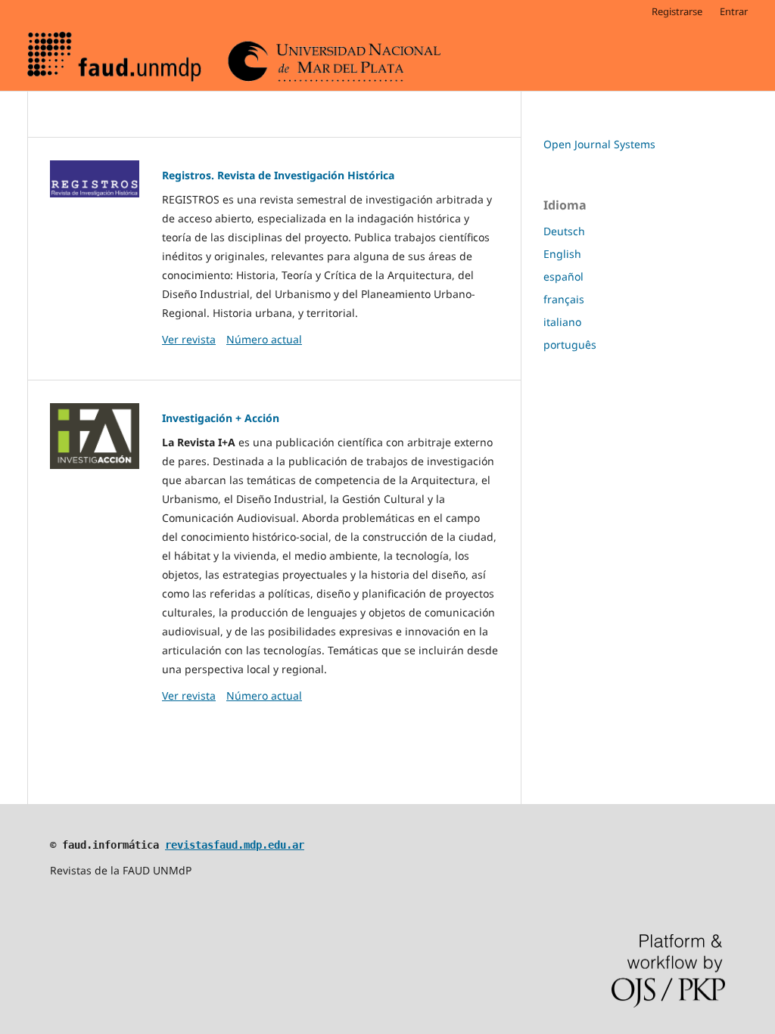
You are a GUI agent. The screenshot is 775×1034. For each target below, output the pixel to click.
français (563, 299)
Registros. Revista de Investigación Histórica (278, 175)
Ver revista (189, 339)
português (569, 344)
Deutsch (564, 231)
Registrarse (677, 11)
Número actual (264, 339)
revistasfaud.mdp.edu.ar (234, 845)
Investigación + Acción (220, 418)
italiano (562, 322)
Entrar (734, 11)
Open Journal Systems (599, 144)
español (563, 276)
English (562, 254)
